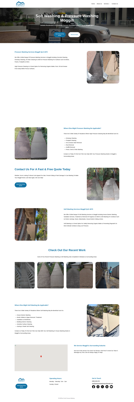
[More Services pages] (109, 3)
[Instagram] (98, 386)
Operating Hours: (55, 378)
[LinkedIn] (106, 386)
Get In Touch (96, 378)
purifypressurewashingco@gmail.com (102, 383)
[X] (102, 386)
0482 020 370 (96, 381)
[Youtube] (111, 386)
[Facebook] (93, 386)
